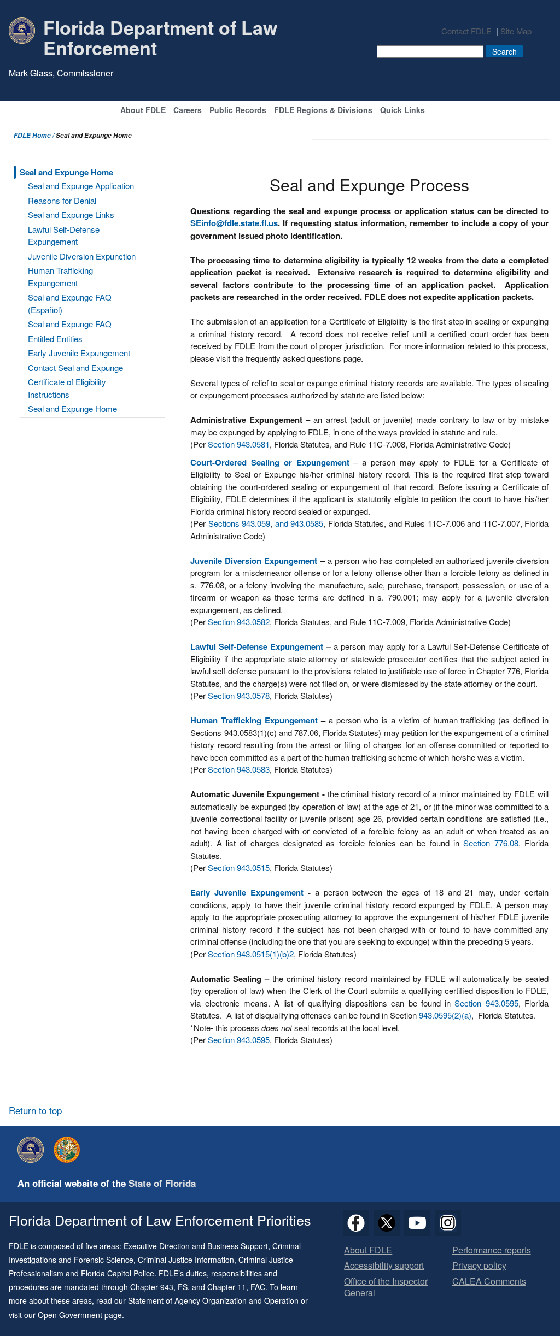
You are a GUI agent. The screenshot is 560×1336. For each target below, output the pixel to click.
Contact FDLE (466, 30)
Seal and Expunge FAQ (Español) (70, 303)
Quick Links (402, 110)
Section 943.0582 (239, 621)
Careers (187, 110)
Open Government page (80, 1314)
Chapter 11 (226, 1286)
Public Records (237, 110)
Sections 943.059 (239, 523)
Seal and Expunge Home (66, 172)
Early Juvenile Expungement (79, 352)
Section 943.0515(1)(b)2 (251, 954)
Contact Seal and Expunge (75, 367)
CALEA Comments (489, 1281)
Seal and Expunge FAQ (70, 323)
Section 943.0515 (239, 867)
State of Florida (162, 1183)
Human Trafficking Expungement (60, 276)
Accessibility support (384, 1266)
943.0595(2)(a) (445, 1015)
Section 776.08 (490, 843)
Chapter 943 (151, 1286)
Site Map (516, 30)
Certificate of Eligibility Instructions (67, 388)
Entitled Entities (55, 338)
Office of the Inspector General (386, 1287)
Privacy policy (479, 1266)
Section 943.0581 (239, 444)
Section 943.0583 (239, 769)
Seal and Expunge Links (71, 214)
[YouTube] (417, 1223)
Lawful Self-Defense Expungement (64, 235)
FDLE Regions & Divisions (323, 110)
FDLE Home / (35, 135)
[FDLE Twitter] (387, 1223)
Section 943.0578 (239, 695)
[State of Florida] (69, 1150)
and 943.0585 (299, 523)
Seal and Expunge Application (81, 185)
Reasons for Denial (62, 200)
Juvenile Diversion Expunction (82, 256)
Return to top (35, 1110)
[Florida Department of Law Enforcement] (33, 1150)
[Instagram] (448, 1223)
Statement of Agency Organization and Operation (213, 1300)
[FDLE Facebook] (356, 1223)
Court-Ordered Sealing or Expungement (269, 462)
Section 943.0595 (486, 1003)
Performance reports (491, 1250)
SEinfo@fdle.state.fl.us (234, 223)
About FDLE (143, 110)
